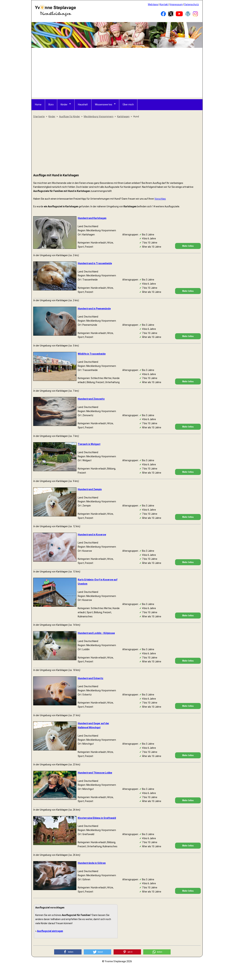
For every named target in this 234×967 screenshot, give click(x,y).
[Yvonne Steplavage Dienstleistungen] (55, 15)
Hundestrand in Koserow (92, 534)
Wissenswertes (103, 104)
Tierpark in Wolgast (89, 444)
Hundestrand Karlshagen (92, 218)
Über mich (128, 104)
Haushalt (83, 104)
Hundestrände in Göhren (92, 863)
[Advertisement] (117, 73)
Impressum (176, 4)
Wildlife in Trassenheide (92, 353)
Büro (51, 104)
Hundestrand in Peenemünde (94, 308)
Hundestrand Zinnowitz (91, 398)
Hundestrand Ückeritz (90, 678)
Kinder (64, 104)
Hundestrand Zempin (90, 489)
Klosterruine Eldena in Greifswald (97, 818)
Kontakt (164, 4)
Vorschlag (160, 198)
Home (38, 104)
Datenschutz (191, 4)
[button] (68, 951)
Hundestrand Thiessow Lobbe (95, 772)
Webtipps (153, 4)
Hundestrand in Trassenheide (95, 263)
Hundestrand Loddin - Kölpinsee (96, 633)
